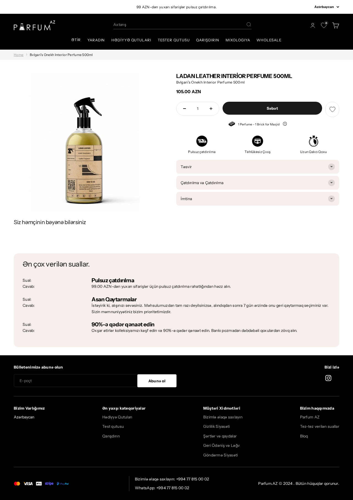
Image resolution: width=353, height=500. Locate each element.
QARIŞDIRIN (207, 40)
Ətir (76, 39)
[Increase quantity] (211, 108)
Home (18, 55)
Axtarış (119, 24)
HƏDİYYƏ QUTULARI (131, 40)
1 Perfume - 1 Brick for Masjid (254, 124)
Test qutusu (113, 426)
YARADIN (96, 40)
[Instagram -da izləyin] (328, 378)
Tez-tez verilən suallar (319, 426)
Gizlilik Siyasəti (216, 426)
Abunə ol (156, 380)
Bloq (304, 436)
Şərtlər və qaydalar (220, 436)
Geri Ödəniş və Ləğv (221, 445)
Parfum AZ (310, 417)
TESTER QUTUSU (174, 40)
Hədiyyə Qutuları (117, 417)
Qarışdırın (111, 436)
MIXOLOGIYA (238, 40)
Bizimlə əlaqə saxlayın (222, 417)
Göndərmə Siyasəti (220, 455)
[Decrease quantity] (184, 108)
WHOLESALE (268, 40)
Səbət (272, 108)
